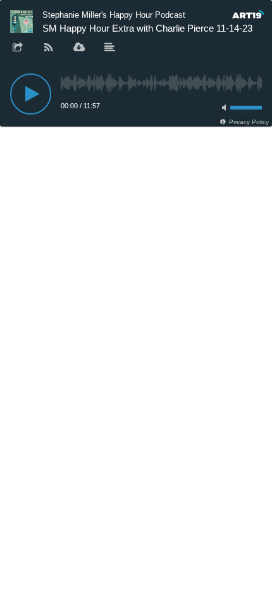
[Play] (30, 94)
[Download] (79, 48)
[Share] (17, 48)
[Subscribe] (48, 48)
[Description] (110, 48)
